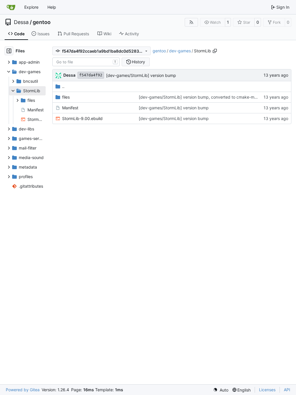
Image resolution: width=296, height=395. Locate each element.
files (66, 97)
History (138, 61)
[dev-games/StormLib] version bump (141, 75)
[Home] (11, 7)
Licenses (267, 389)
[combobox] (86, 62)
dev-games (180, 50)
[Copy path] (215, 51)
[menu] (220, 389)
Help (51, 7)
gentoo (42, 22)
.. (63, 86)
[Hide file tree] (9, 51)
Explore (31, 7)
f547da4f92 (90, 75)
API (287, 389)
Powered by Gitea (23, 389)
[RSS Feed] (191, 22)
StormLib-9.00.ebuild (82, 118)
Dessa (21, 22)
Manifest (70, 107)
